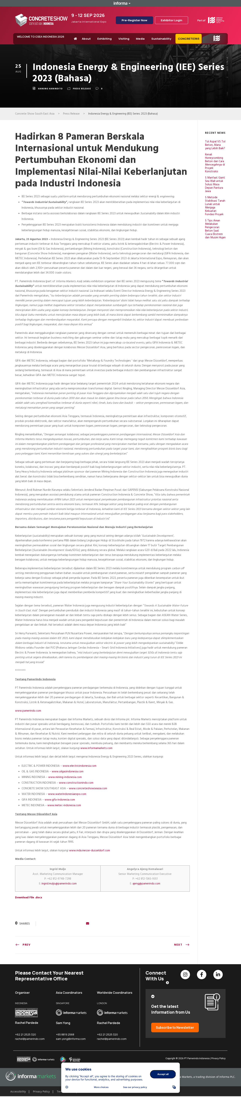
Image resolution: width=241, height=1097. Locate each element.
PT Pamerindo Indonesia (197, 1058)
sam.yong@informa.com (71, 1039)
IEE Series (210, 43)
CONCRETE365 (188, 39)
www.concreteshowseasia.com (88, 788)
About (86, 39)
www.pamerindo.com (28, 711)
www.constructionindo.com (76, 783)
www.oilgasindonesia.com (67, 771)
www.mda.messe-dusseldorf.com (89, 850)
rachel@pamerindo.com (30, 1039)
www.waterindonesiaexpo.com (67, 794)
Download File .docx (28, 897)
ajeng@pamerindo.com (146, 883)
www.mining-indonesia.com (65, 777)
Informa (120, 3)
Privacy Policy (218, 1058)
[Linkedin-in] (218, 974)
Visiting (123, 39)
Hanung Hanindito (50, 89)
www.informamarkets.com (96, 748)
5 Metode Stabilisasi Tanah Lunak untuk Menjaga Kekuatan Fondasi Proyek (215, 206)
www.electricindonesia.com (79, 766)
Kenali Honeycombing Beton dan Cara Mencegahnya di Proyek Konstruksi (215, 163)
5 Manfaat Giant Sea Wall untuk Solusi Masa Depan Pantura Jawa (215, 184)
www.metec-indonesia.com (64, 805)
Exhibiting (104, 39)
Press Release (82, 89)
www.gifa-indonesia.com (60, 800)
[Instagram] (185, 974)
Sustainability (161, 39)
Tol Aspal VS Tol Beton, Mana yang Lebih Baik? (215, 145)
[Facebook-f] (201, 974)
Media (140, 39)
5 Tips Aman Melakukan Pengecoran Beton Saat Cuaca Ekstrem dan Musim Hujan (215, 229)
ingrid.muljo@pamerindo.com (59, 883)
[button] (11, 1086)
